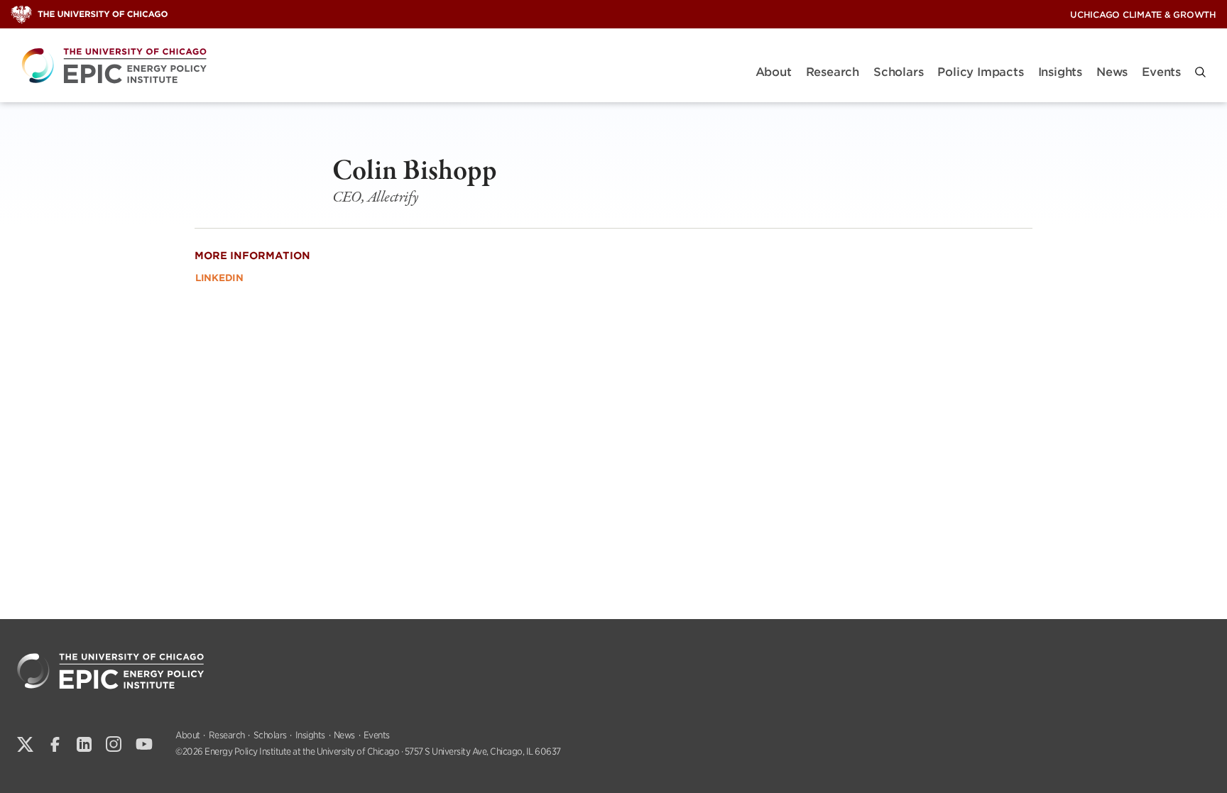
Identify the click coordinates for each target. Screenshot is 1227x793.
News (1112, 72)
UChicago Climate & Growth (1143, 14)
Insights (1060, 72)
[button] (1200, 72)
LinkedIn (219, 278)
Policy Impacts (980, 72)
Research (832, 72)
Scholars (898, 72)
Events (1161, 72)
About (774, 72)
